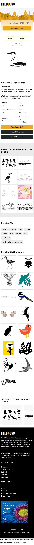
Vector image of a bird (25, 318)
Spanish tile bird (25, 284)
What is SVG (5, 469)
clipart (5, 234)
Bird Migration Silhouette (8, 301)
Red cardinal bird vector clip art (25, 334)
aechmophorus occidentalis (12, 242)
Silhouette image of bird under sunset (8, 351)
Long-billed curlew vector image (8, 266)
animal (5, 229)
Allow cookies (20, 543)
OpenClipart (22, 122)
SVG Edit (4, 472)
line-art (18, 234)
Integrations (5, 496)
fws (11, 234)
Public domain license (8, 493)
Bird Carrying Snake (8, 284)
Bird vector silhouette (8, 335)
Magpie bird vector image (25, 301)
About (3, 488)
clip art (27, 229)
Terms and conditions (13, 532)
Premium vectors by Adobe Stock (16, 150)
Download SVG (17, 127)
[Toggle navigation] (30, 4)
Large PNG (17, 132)
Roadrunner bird (8, 369)
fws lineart (6, 238)
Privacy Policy (26, 532)
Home (3, 486)
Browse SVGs (17, 28)
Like (17, 44)
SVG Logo (4, 477)
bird (20, 229)
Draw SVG (4, 474)
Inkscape (4, 467)
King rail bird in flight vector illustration (8, 385)
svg (25, 234)
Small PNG (17, 137)
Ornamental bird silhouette (25, 352)
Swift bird (23, 370)
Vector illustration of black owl (25, 266)
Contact (4, 491)
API (5, 532)
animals (13, 229)
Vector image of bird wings (8, 318)
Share (10, 38)
